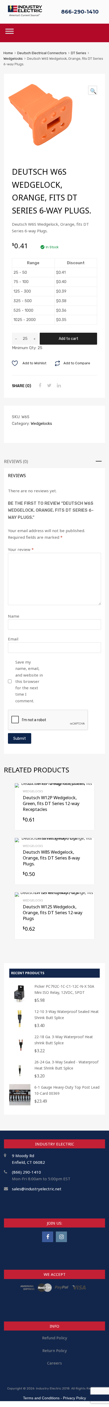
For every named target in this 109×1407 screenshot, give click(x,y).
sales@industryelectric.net (36, 1188)
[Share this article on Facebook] (39, 385)
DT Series (78, 53)
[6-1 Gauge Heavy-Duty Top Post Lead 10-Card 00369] (19, 1103)
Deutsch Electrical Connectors (42, 53)
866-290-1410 (80, 11)
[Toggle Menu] (9, 33)
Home (8, 53)
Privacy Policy (74, 1398)
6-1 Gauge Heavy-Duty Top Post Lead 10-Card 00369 (66, 1090)
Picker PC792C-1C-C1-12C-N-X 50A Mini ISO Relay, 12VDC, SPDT (64, 989)
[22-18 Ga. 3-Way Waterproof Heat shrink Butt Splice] (19, 1053)
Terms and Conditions (41, 1398)
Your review (21, 549)
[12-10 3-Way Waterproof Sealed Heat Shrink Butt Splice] (19, 1028)
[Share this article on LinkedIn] (58, 385)
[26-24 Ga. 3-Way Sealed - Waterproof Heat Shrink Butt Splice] (19, 1078)
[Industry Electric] (25, 14)
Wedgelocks (13, 59)
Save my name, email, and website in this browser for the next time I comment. (29, 681)
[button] (92, 90)
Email (13, 639)
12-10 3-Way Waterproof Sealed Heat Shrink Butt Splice (66, 1014)
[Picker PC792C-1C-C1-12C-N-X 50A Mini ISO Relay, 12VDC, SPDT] (19, 1003)
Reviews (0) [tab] (16, 461)
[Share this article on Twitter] (48, 385)
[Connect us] (47, 1236)
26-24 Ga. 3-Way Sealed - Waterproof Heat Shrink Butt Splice (66, 1065)
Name (13, 616)
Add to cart (68, 338)
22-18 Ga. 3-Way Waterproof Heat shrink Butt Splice (63, 1039)
